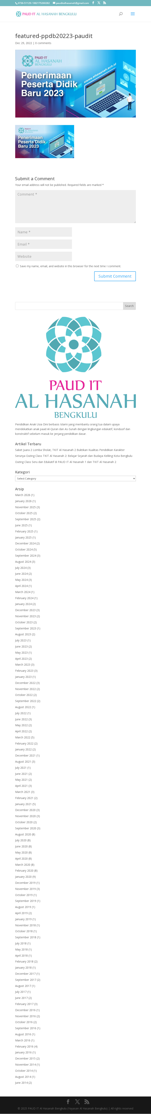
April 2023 (21, 658)
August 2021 (23, 761)
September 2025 (25, 519)
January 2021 (23, 804)
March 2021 (22, 792)
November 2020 (25, 816)
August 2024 (23, 561)
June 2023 (21, 646)
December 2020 (25, 810)
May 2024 (21, 580)
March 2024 (22, 592)
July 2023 (21, 640)
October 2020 (24, 822)
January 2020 (23, 876)
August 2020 (23, 834)
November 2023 (25, 616)
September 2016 (25, 1028)
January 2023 (23, 677)
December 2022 (25, 683)
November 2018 (25, 925)
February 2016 (24, 1046)
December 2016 (25, 1010)
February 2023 (24, 670)
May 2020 (21, 852)
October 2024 (24, 549)
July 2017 (21, 992)
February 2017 (24, 1004)
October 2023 (24, 622)
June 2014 (21, 1082)
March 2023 (22, 664)
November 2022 (25, 689)
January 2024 (23, 604)
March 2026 (22, 495)
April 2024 (21, 586)
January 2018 (23, 967)
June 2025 (21, 525)
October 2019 (24, 895)
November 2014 (25, 1064)
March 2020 (22, 864)
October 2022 (24, 695)
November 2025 (25, 507)
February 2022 (24, 743)
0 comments (43, 43)
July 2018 (21, 943)
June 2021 (21, 774)
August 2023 (23, 634)
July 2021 (21, 767)
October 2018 (24, 931)
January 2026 (23, 501)
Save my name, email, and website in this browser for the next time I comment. (70, 266)
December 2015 (25, 1058)
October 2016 (24, 1022)
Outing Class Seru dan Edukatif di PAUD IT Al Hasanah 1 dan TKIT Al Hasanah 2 (65, 462)
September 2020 (25, 828)
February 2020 (24, 870)
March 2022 (22, 737)
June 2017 (21, 998)
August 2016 (23, 1034)
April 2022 (21, 731)
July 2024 (21, 568)
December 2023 (25, 610)
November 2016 (25, 1016)
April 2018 (21, 955)
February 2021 (24, 798)
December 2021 (25, 755)
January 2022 (23, 749)
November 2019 (25, 889)
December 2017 (25, 973)
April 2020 (21, 858)
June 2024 (21, 573)
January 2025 (23, 537)
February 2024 (24, 598)
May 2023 (21, 652)
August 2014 (23, 1077)
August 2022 (23, 707)
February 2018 (24, 961)
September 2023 (25, 628)
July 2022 (21, 713)
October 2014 (24, 1070)
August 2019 (23, 907)
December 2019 (25, 883)
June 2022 (21, 719)
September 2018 (25, 937)
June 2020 (21, 846)
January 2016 (23, 1052)
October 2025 (24, 513)
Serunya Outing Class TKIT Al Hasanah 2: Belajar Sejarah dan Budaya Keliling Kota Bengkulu (73, 456)
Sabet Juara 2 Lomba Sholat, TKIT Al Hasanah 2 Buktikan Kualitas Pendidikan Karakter (70, 450)
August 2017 (23, 986)
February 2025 (24, 531)
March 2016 (22, 1040)
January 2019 (23, 919)
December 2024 (25, 543)
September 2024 (25, 555)
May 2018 (21, 949)
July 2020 (21, 840)
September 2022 (25, 701)
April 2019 (21, 913)
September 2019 (25, 901)
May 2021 (21, 779)
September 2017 (25, 980)
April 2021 (21, 786)
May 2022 (21, 725)
